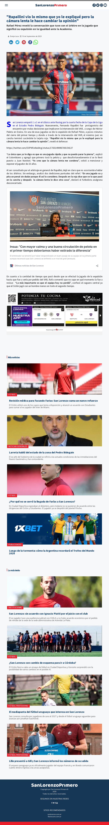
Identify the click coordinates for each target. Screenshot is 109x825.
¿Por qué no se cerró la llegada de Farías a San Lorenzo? (42, 501)
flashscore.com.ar (54, 816)
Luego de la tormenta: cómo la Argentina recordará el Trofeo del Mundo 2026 (51, 552)
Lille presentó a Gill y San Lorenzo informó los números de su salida (48, 761)
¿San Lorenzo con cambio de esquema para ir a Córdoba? (42, 662)
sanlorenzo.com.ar (54, 814)
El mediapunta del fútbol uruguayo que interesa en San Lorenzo (46, 712)
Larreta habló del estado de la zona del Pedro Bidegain (41, 452)
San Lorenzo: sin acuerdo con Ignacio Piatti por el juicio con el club (48, 613)
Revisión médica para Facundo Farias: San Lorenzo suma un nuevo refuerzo (53, 400)
